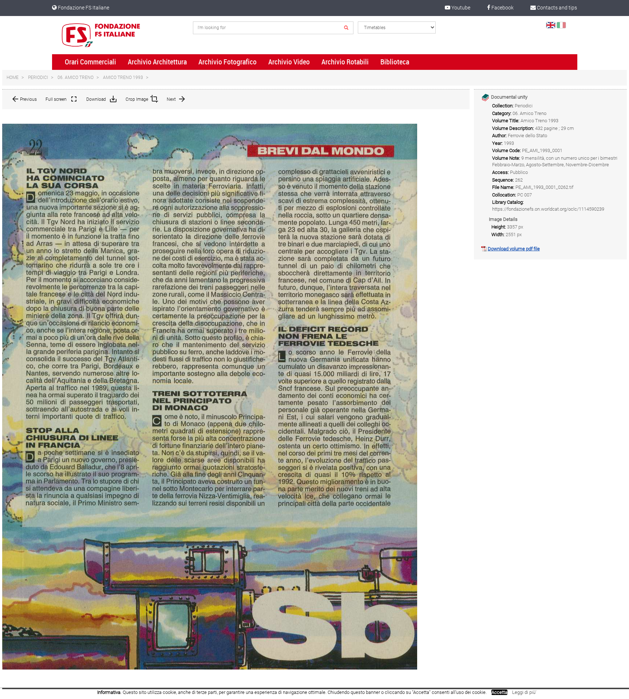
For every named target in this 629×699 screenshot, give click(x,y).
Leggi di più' (524, 692)
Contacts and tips (556, 8)
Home (13, 77)
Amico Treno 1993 (123, 77)
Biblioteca (394, 61)
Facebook (502, 8)
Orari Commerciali (90, 61)
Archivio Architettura (157, 61)
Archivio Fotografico (227, 61)
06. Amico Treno (76, 77)
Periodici (38, 77)
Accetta (499, 692)
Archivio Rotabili (345, 61)
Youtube (460, 8)
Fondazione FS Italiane (83, 8)
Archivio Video (289, 61)
